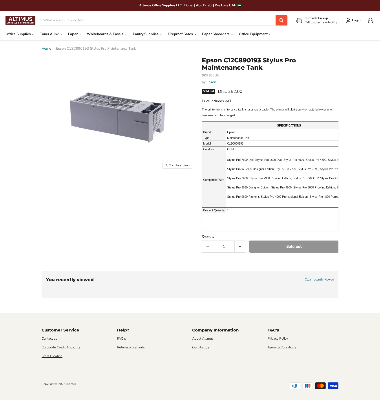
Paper (73, 34)
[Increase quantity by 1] (240, 247)
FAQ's (121, 338)
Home (46, 49)
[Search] (281, 20)
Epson (211, 82)
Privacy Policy (278, 338)
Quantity (208, 236)
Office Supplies (18, 34)
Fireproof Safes (181, 34)
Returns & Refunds (131, 347)
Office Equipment (254, 34)
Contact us (49, 338)
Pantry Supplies (146, 34)
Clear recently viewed (319, 279)
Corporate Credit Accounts (61, 347)
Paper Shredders (216, 34)
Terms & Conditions (282, 347)
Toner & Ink (50, 34)
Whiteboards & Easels (105, 34)
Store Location (52, 356)
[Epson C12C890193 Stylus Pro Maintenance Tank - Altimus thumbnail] (49, 183)
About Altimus (202, 338)
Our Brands (200, 347)
